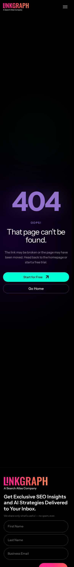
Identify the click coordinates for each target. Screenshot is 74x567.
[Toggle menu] (65, 7)
